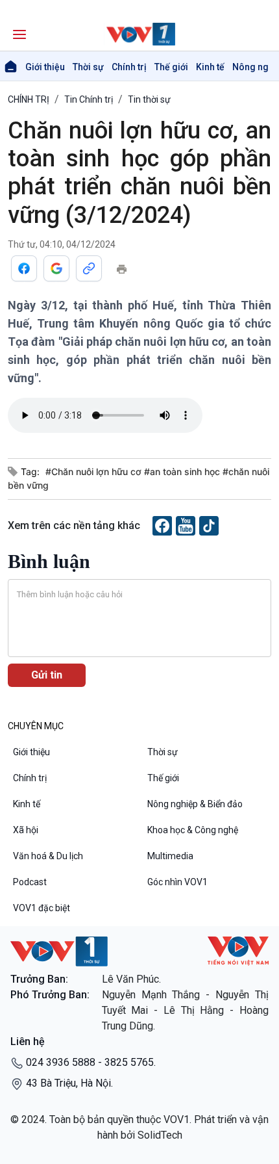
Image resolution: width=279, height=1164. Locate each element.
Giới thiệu (45, 67)
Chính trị (129, 67)
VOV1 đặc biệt (41, 908)
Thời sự (88, 67)
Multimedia (170, 856)
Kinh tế (210, 67)
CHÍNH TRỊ (28, 99)
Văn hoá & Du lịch (48, 856)
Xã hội (25, 830)
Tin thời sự (149, 99)
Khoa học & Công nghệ (192, 830)
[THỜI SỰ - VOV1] (139, 34)
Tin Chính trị (88, 99)
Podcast (30, 882)
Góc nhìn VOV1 (177, 882)
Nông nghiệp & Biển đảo (195, 804)
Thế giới (171, 67)
